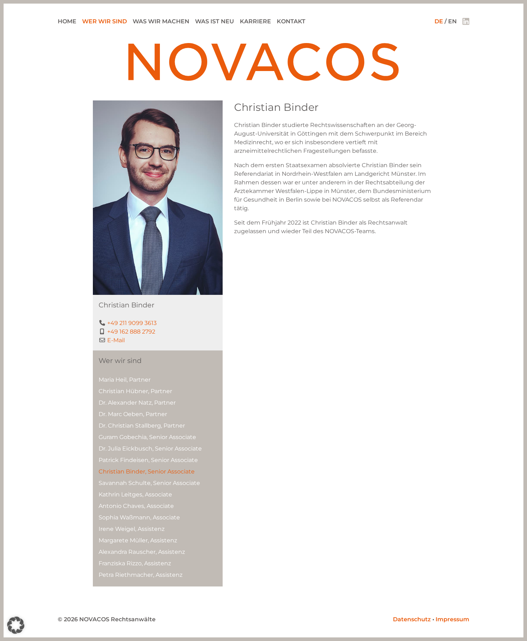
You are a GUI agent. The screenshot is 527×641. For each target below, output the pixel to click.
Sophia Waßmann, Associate (139, 517)
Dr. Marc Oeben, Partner (133, 414)
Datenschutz (412, 619)
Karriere (255, 21)
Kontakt (291, 21)
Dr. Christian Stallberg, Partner (142, 425)
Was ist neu (214, 21)
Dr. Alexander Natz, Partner (137, 402)
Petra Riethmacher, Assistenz (140, 574)
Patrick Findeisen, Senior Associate (148, 460)
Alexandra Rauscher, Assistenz (142, 551)
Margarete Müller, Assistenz (138, 540)
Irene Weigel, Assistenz (132, 528)
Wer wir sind (104, 21)
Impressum (452, 619)
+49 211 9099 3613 (132, 323)
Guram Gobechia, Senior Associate (147, 437)
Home (67, 21)
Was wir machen (161, 21)
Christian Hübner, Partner (135, 391)
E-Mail (116, 340)
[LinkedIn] (465, 21)
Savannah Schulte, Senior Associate (149, 483)
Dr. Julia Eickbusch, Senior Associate (150, 448)
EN (452, 21)
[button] (16, 625)
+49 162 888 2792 (131, 331)
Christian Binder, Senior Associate (147, 471)
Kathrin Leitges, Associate (135, 494)
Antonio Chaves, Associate (136, 506)
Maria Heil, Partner (125, 379)
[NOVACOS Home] (263, 78)
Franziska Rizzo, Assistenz (135, 563)
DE (439, 21)
